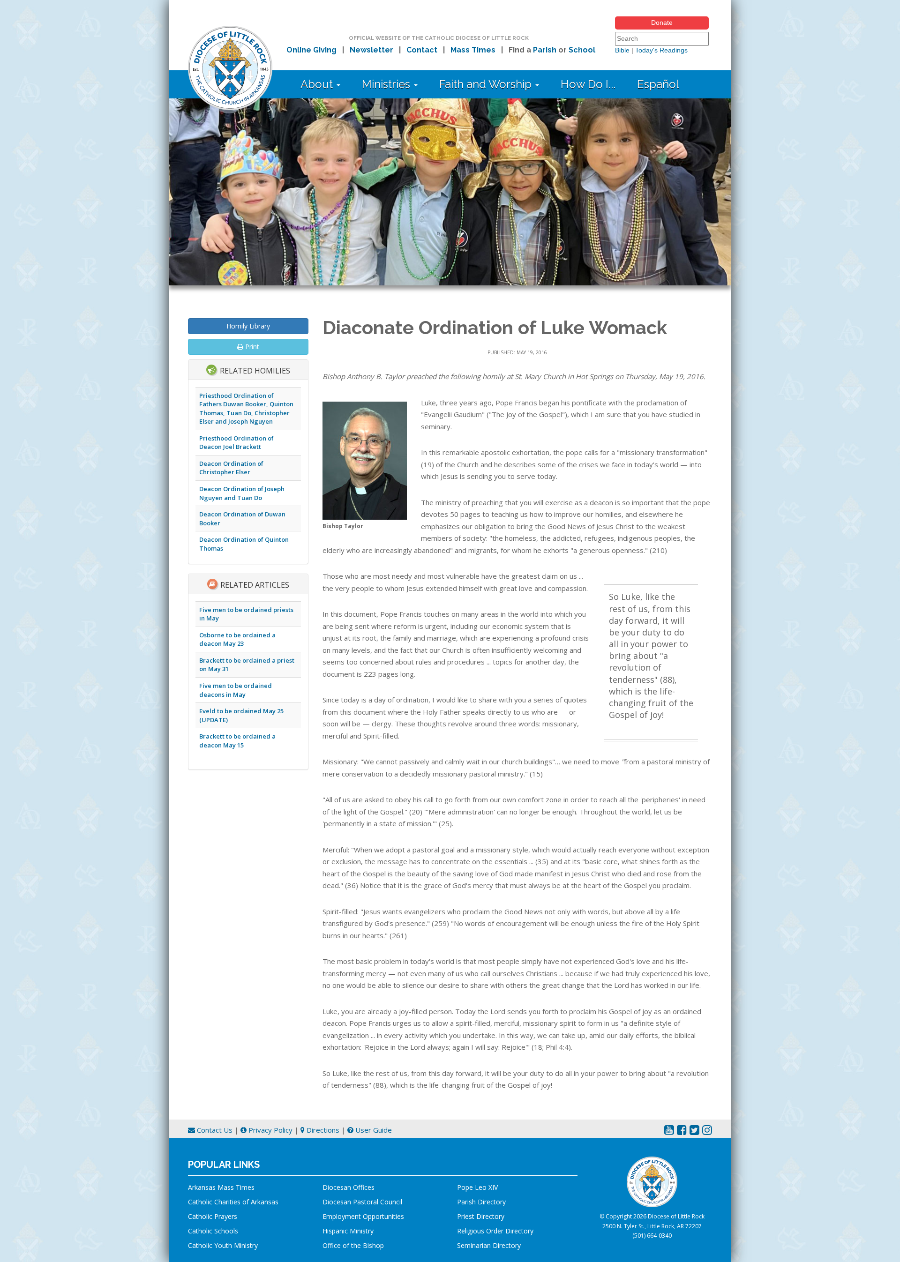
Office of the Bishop (353, 1245)
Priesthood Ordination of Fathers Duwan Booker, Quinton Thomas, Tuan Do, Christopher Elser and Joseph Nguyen (246, 408)
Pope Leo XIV (477, 1187)
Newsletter (371, 49)
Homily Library (248, 325)
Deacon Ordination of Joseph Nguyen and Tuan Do (242, 493)
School (582, 49)
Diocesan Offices (348, 1187)
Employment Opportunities (363, 1216)
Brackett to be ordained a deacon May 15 (237, 740)
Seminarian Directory (489, 1245)
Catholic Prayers (212, 1216)
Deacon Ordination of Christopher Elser (231, 468)
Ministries (387, 84)
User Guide (372, 1130)
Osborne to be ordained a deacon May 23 (237, 639)
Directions (322, 1130)
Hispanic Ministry (348, 1230)
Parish (544, 49)
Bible (622, 50)
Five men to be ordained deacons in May (235, 690)
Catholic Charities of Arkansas (233, 1201)
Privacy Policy (269, 1130)
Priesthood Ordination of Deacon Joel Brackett (236, 442)
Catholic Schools (213, 1230)
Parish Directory (481, 1201)
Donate (662, 22)
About (318, 84)
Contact (421, 49)
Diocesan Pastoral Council (362, 1201)
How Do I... (588, 84)
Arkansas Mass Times (221, 1187)
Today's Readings (661, 50)
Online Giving (311, 49)
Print (251, 346)
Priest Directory (480, 1216)
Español (658, 84)
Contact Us (213, 1130)
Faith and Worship (486, 84)
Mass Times (472, 49)
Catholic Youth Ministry (223, 1245)
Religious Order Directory (495, 1230)
